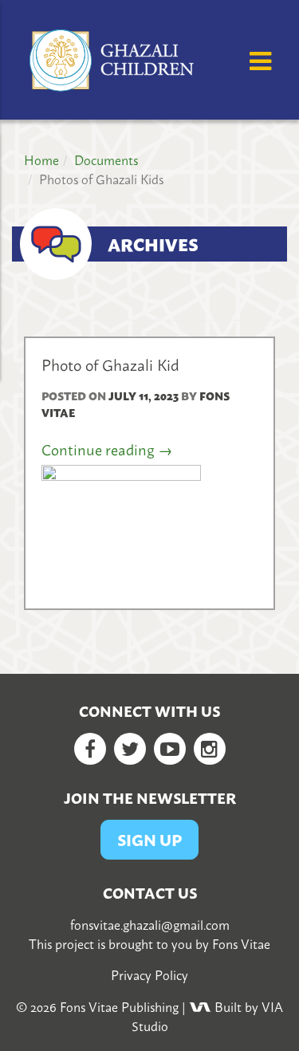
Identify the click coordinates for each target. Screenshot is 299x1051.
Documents (106, 159)
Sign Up (149, 839)
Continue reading (106, 449)
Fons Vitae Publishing (119, 1006)
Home (41, 159)
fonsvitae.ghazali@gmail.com (150, 924)
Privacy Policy (149, 974)
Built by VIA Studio (208, 1016)
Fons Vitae (241, 943)
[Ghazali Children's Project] (113, 57)
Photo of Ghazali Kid (110, 364)
